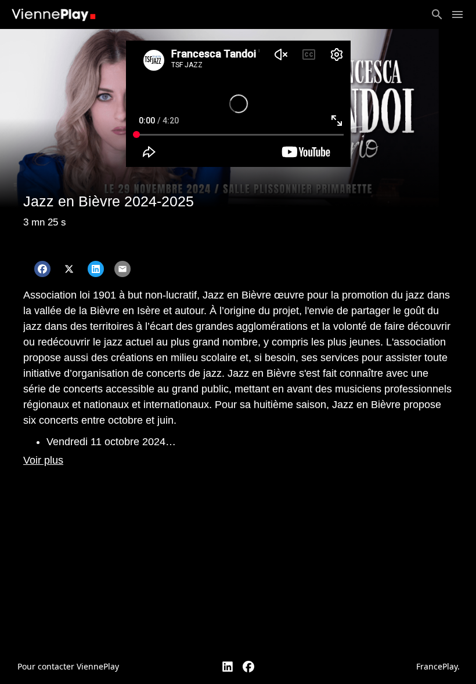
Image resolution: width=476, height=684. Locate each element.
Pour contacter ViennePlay (68, 666)
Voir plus (43, 460)
